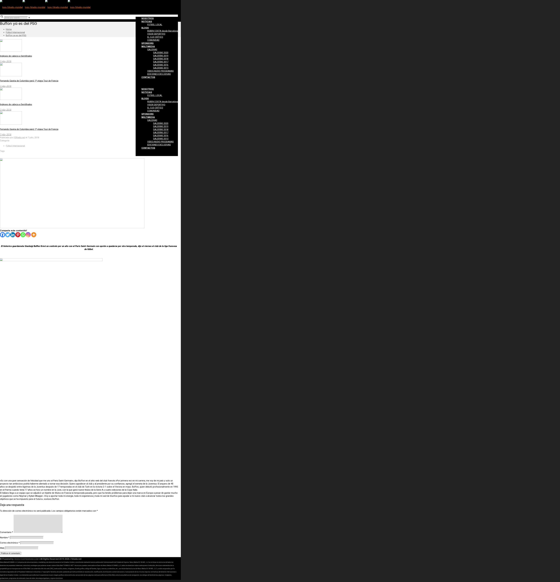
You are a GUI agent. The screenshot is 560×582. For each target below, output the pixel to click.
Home (9, 29)
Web (2, 548)
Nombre (4, 537)
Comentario (6, 532)
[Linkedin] (12, 234)
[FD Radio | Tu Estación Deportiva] (45, 7)
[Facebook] (2, 234)
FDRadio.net (19, 137)
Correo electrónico (10, 542)
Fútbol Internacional (15, 32)
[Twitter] (7, 234)
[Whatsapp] (23, 234)
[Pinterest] (17, 234)
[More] (34, 234)
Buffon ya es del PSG (16, 35)
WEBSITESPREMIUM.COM (26, 559)
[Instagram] (28, 234)
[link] (29, 17)
